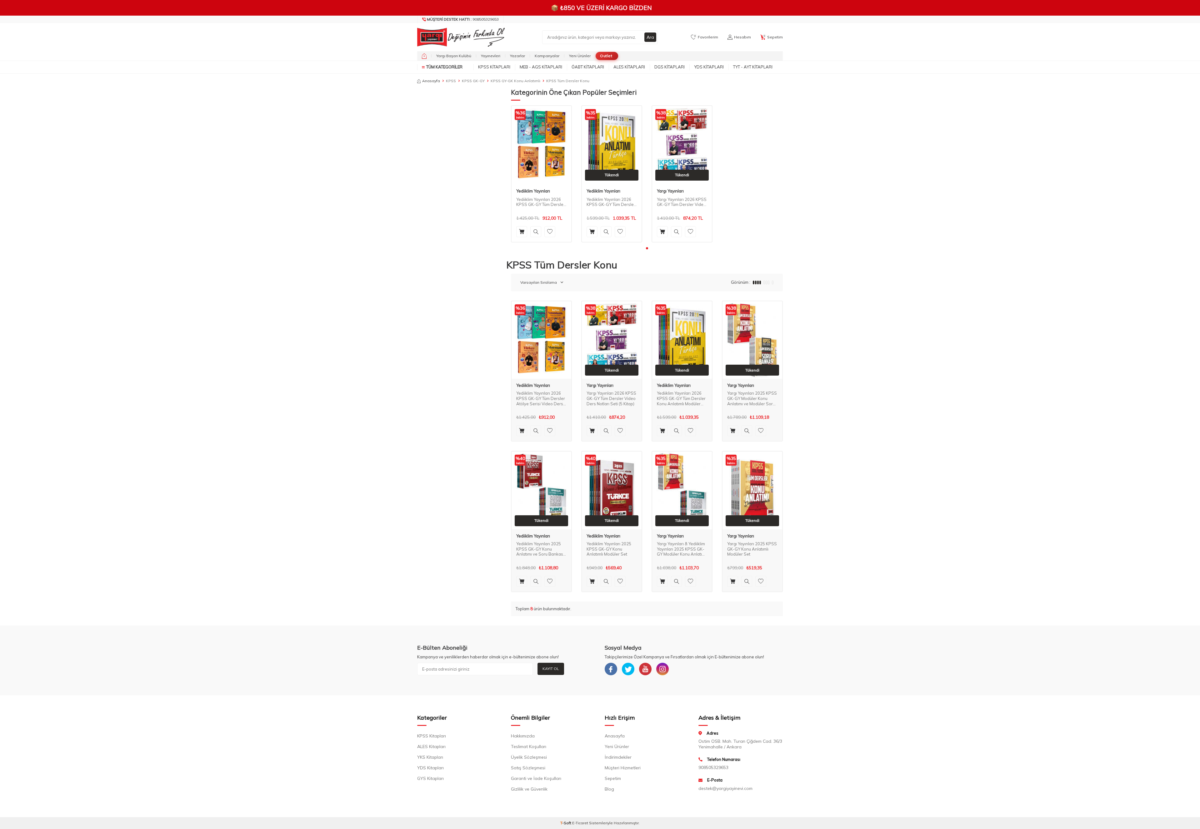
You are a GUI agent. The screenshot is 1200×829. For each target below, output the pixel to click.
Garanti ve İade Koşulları (536, 778)
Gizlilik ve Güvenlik (529, 789)
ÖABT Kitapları (588, 66)
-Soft (566, 823)
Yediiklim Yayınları (533, 190)
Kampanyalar (547, 55)
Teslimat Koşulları (528, 746)
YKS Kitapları (430, 757)
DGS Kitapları (669, 66)
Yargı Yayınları (670, 190)
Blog (609, 789)
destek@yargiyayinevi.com (725, 788)
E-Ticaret (580, 823)
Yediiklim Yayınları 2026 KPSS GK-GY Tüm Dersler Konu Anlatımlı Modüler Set (611, 202)
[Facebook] (611, 669)
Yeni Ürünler (580, 55)
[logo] (459, 37)
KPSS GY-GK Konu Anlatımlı (515, 80)
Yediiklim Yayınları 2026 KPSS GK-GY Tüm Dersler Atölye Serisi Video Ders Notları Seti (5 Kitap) (540, 202)
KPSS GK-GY (473, 80)
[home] (424, 56)
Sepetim (613, 778)
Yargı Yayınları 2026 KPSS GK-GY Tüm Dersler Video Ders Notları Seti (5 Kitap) (682, 202)
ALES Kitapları (629, 66)
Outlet (606, 55)
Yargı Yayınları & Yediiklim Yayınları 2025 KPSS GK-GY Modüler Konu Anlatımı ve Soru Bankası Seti (681, 549)
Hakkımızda (523, 736)
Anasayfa (431, 80)
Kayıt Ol (550, 668)
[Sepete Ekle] (521, 231)
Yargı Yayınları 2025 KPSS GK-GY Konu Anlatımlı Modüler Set (752, 549)
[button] (647, 248)
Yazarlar (517, 55)
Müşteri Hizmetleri (623, 768)
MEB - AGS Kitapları (541, 66)
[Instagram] (662, 669)
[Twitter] (628, 669)
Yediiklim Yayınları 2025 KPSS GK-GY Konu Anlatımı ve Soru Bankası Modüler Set (540, 549)
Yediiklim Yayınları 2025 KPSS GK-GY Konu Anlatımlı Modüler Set (609, 549)
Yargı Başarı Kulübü (453, 55)
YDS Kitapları (709, 66)
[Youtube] (645, 669)
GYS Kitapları (430, 778)
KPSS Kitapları (494, 66)
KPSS (451, 80)
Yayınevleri (490, 55)
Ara (650, 37)
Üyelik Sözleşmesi (529, 757)
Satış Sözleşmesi (528, 768)
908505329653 (463, 19)
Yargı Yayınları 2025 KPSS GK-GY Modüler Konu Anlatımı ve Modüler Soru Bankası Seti (752, 399)
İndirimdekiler (618, 757)
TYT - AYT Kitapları (752, 66)
